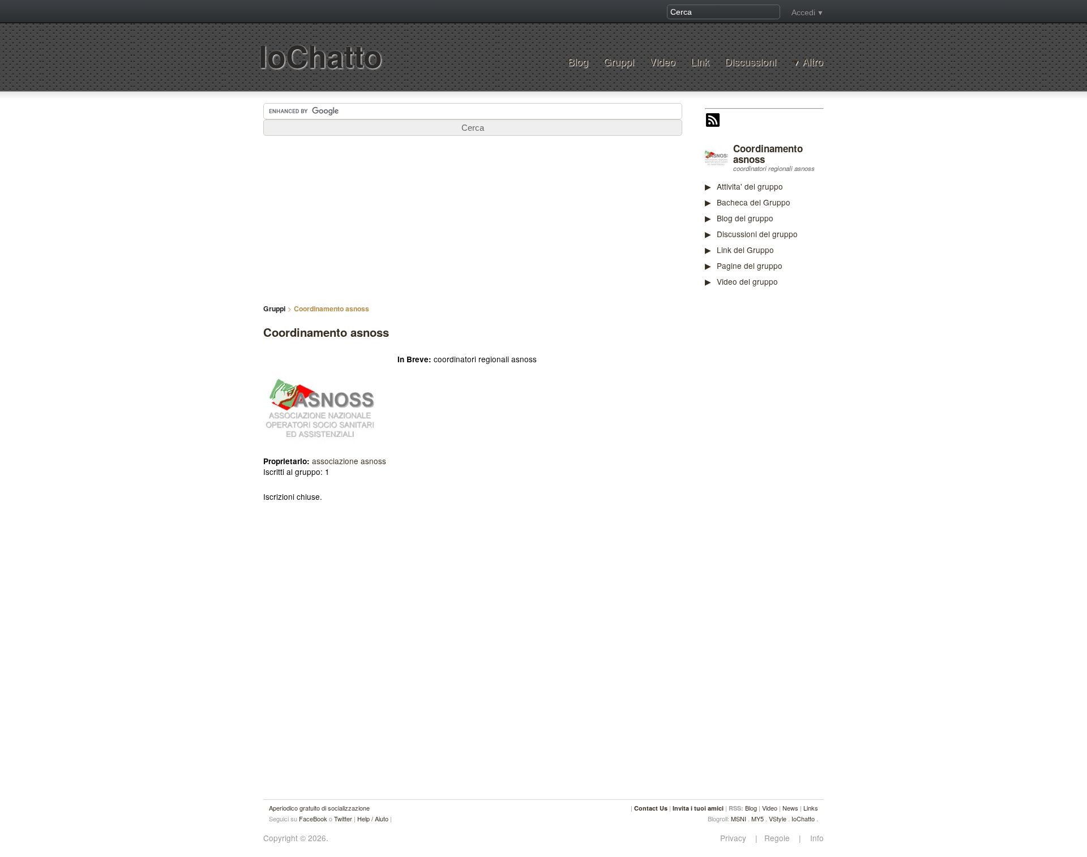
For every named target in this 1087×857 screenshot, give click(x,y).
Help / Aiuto (372, 818)
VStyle (777, 818)
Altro (812, 61)
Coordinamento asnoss (768, 154)
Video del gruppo (747, 281)
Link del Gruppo (745, 249)
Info (813, 838)
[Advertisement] (790, 472)
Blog (578, 61)
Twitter (343, 818)
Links (810, 807)
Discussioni (750, 61)
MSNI (738, 818)
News (790, 807)
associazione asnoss (349, 460)
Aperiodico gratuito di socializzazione (319, 807)
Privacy (736, 838)
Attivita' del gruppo (750, 186)
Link (700, 61)
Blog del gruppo (745, 218)
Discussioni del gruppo (757, 233)
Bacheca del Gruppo (753, 202)
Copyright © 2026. (295, 838)
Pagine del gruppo (749, 265)
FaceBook (313, 818)
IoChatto (320, 55)
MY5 (757, 818)
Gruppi (619, 61)
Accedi (803, 12)
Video (662, 61)
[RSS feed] (713, 121)
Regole (778, 838)
